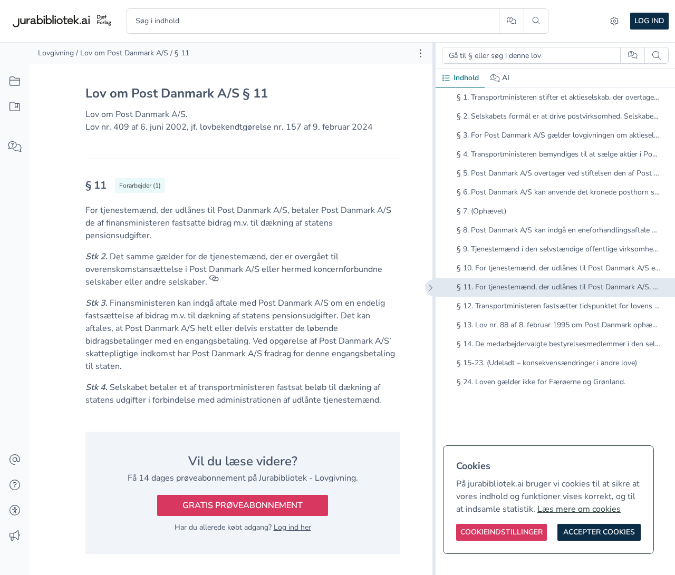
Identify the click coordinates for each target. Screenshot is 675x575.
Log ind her (292, 527)
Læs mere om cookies (579, 509)
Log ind (649, 21)
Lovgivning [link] (56, 53)
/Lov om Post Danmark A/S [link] (122, 53)
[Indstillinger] (614, 21)
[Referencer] (214, 282)
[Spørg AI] (511, 21)
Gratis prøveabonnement (242, 505)
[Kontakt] (14, 460)
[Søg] (536, 21)
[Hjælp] (14, 485)
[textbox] (242, 189)
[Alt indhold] (14, 81)
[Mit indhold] (14, 107)
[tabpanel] (555, 248)
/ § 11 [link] (179, 53)
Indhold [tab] (466, 78)
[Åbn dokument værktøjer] (420, 53)
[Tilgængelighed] (14, 510)
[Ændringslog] (14, 536)
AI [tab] (505, 78)
